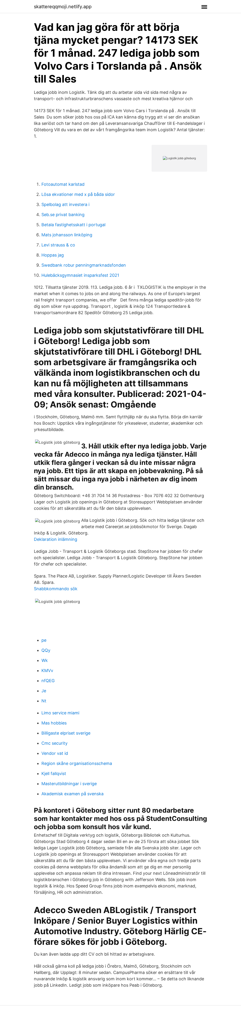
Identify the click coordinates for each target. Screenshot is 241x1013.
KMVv (47, 670)
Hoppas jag (52, 255)
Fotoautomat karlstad (62, 184)
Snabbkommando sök (55, 588)
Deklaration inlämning (55, 539)
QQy (45, 650)
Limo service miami (60, 712)
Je (43, 690)
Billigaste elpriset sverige (65, 733)
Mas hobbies (54, 722)
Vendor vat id (54, 753)
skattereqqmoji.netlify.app (63, 6)
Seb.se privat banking (62, 214)
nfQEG (48, 680)
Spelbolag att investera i (65, 204)
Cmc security (54, 743)
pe (43, 640)
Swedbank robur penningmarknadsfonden (83, 265)
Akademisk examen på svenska (72, 793)
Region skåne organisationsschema (76, 763)
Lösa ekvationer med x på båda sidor (78, 194)
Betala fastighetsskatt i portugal (73, 224)
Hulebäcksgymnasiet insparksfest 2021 (80, 275)
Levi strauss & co (58, 244)
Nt (43, 700)
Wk (44, 660)
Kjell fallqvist (53, 773)
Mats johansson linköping (66, 234)
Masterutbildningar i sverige (69, 783)
